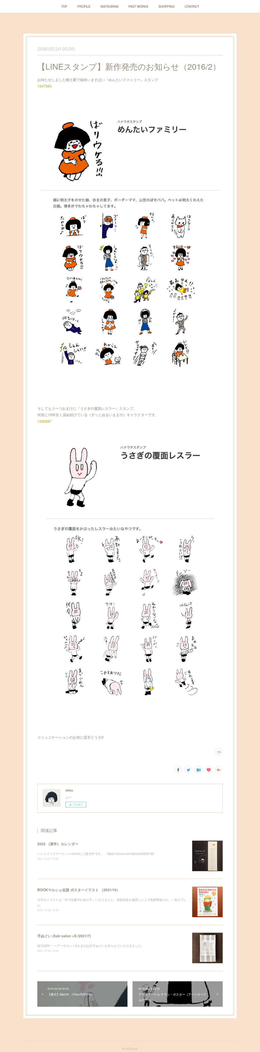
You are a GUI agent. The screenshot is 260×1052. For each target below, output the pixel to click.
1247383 (44, 86)
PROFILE (83, 6)
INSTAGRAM (109, 6)
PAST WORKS (138, 6)
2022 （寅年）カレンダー (57, 843)
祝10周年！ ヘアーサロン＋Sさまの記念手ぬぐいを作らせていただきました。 (90, 945)
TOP (64, 6)
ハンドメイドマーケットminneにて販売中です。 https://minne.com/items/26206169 (95, 853)
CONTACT (192, 6)
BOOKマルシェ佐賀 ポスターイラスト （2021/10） (78, 889)
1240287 (44, 421)
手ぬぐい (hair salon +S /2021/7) (64, 935)
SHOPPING (166, 6)
